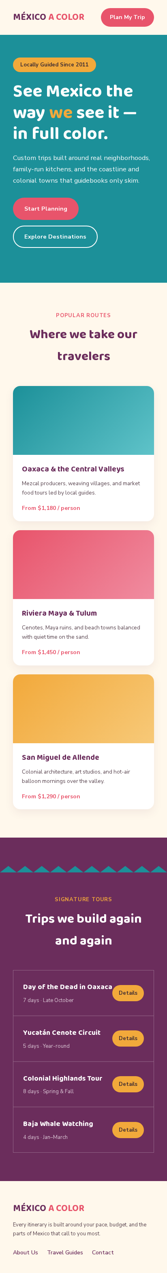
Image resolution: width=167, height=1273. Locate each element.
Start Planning (45, 209)
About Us (25, 1252)
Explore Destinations (55, 236)
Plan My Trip (127, 17)
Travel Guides (65, 1252)
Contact (103, 1252)
